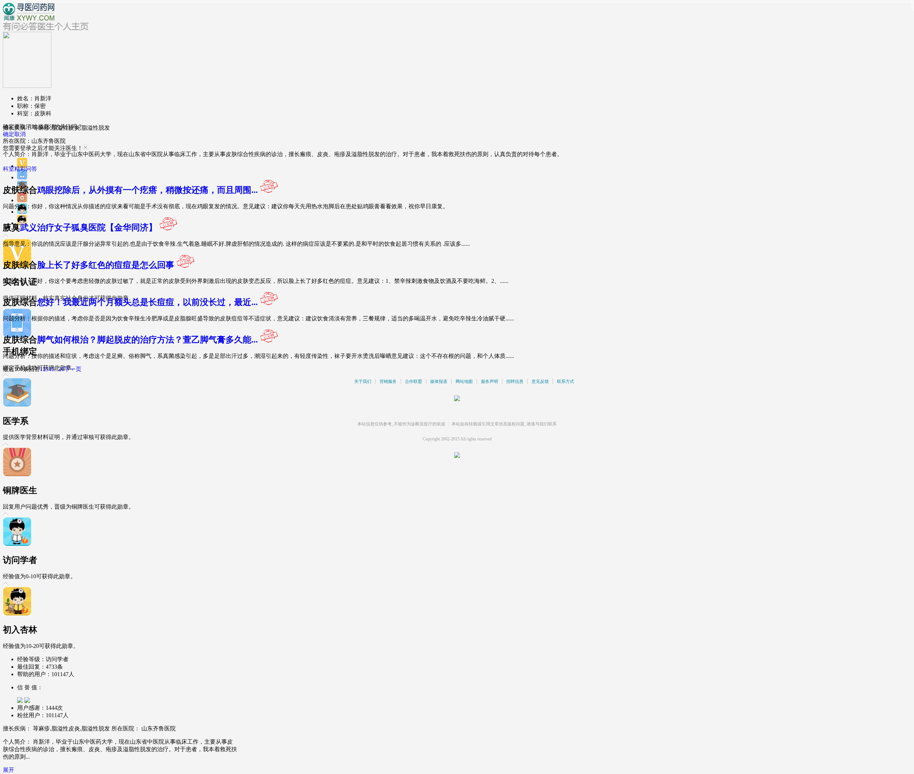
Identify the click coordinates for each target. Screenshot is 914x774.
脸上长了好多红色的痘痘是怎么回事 (105, 265)
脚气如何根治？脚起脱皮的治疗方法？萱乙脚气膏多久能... (147, 339)
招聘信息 (514, 381)
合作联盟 (413, 381)
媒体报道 (438, 381)
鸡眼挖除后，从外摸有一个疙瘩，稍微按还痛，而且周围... (147, 190)
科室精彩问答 (20, 169)
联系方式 (565, 381)
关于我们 (362, 381)
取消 (20, 134)
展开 (8, 770)
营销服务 (388, 381)
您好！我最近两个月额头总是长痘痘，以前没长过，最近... (147, 302)
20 (61, 369)
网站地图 (464, 381)
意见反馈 (540, 381)
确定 (8, 134)
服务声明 (489, 381)
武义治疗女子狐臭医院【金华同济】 (88, 227)
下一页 (72, 369)
